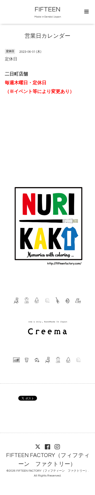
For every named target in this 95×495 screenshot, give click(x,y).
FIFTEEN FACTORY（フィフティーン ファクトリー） (48, 459)
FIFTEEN (47, 9)
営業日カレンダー (47, 36)
